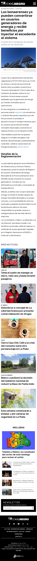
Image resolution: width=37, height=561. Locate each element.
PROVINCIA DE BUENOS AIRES (13, 69)
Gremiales (29, 529)
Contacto (18, 536)
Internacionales (12, 531)
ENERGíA (24, 69)
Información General (18, 529)
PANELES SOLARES (31, 69)
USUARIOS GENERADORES (29, 71)
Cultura (7, 529)
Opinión (27, 531)
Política (21, 531)
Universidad (19, 534)
